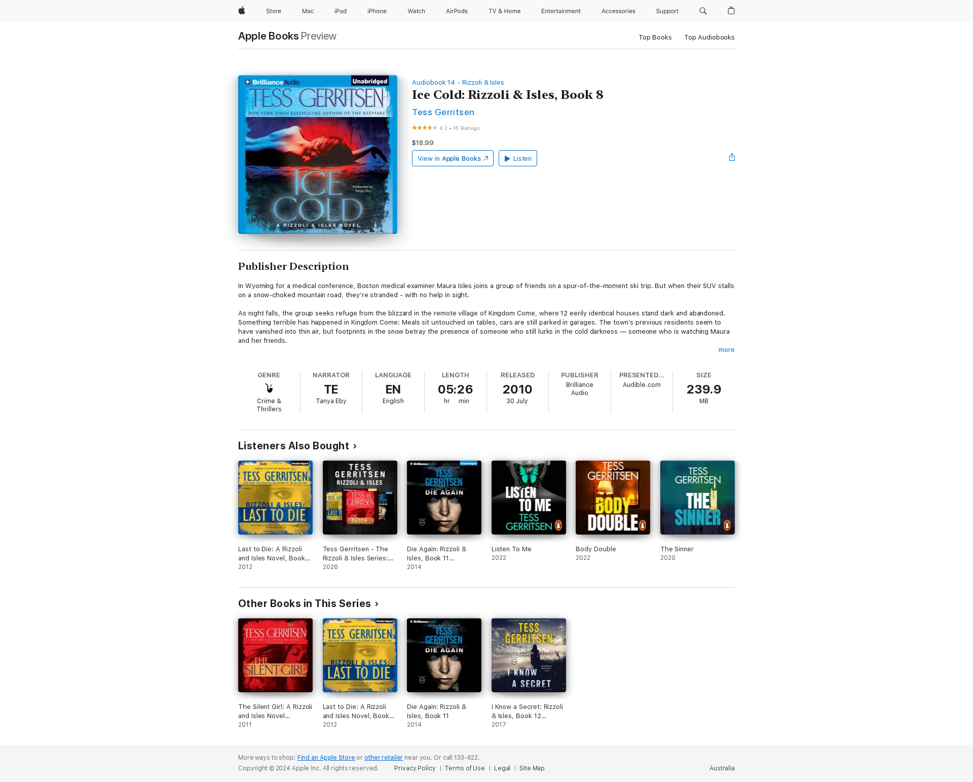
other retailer (383, 757)
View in (449, 158)
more (727, 349)
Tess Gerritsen (443, 111)
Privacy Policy (414, 768)
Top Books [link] (655, 37)
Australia (722, 768)
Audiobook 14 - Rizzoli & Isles (458, 82)
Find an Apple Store (326, 757)
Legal (502, 768)
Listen (522, 158)
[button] (703, 11)
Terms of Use (464, 768)
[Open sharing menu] (732, 158)
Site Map (532, 768)
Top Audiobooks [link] (709, 37)
